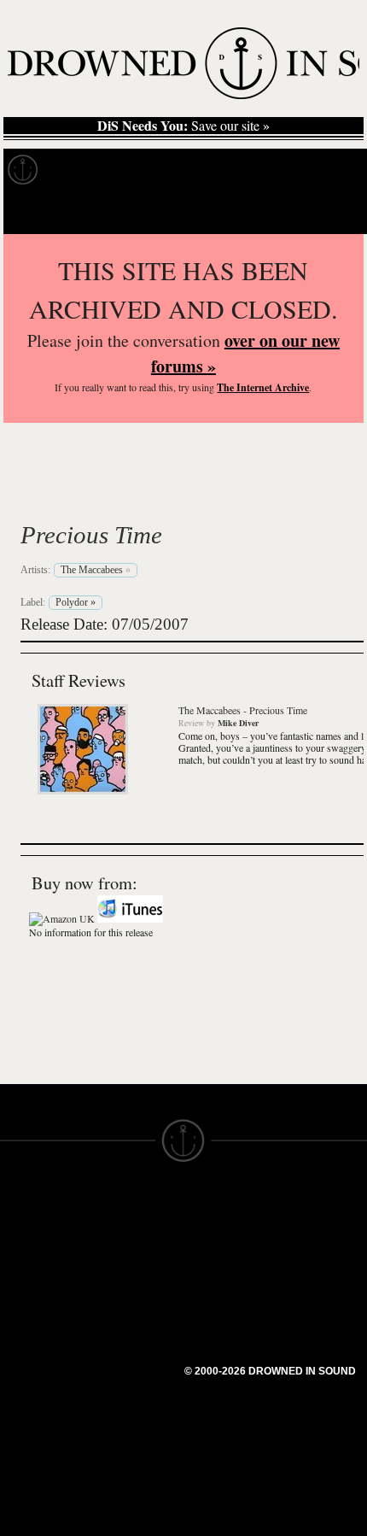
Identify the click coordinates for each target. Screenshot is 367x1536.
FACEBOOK (127, 1305)
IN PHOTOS (35, 1298)
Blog (321, 170)
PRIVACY (211, 1237)
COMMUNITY (40, 1421)
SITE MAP (30, 1252)
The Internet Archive (263, 387)
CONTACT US (133, 1206)
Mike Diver (238, 723)
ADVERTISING (227, 1252)
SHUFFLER (126, 1336)
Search (329, 212)
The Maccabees (140, 494)
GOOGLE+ (124, 1290)
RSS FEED (124, 1382)
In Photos (250, 170)
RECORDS (32, 1314)
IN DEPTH (30, 1283)
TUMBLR (118, 1351)
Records (85, 170)
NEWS (19, 1268)
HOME (19, 1237)
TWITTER (120, 1321)
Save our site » (183, 125)
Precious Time (91, 534)
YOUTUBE (123, 1367)
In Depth (165, 170)
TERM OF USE (227, 1221)
